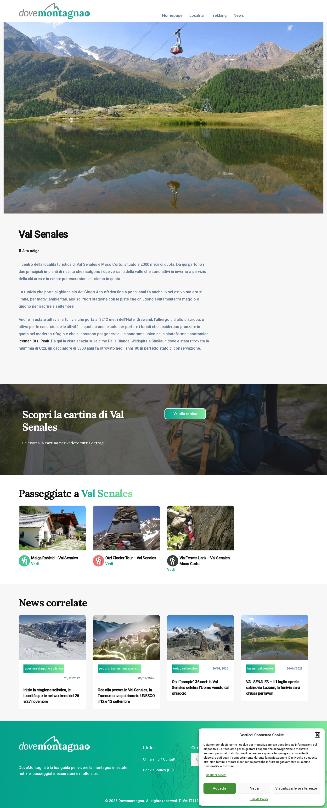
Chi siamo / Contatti (159, 759)
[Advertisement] (280, 258)
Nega (254, 788)
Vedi (35, 564)
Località (196, 15)
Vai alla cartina (185, 414)
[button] (317, 735)
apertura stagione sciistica (44, 668)
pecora (104, 668)
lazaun (251, 668)
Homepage (172, 15)
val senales (138, 668)
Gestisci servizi (216, 775)
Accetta (219, 788)
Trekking (218, 15)
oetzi (176, 668)
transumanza (120, 668)
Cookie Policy (259, 799)
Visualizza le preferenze (296, 788)
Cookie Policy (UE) (158, 770)
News (238, 15)
